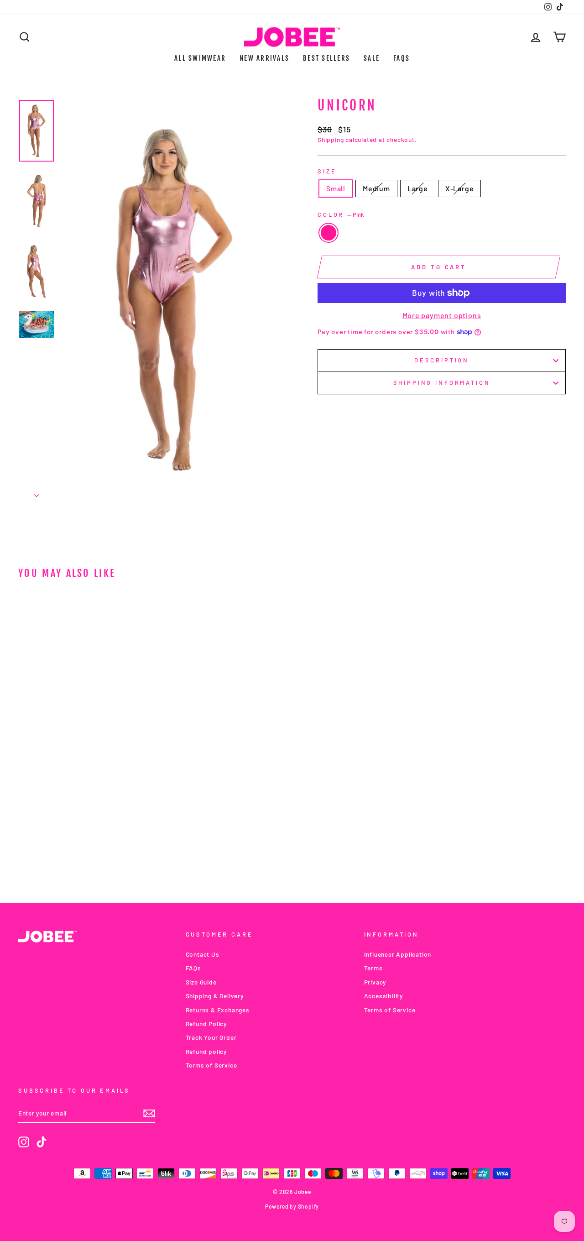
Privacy (375, 982)
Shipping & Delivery (215, 996)
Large (417, 188)
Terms (373, 968)
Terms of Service (211, 1065)
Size (327, 171)
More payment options (441, 315)
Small (335, 188)
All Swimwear (200, 58)
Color (341, 214)
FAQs (401, 58)
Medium (376, 188)
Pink (328, 233)
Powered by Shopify (292, 1206)
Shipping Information (441, 382)
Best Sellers (326, 58)
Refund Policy (206, 1023)
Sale (372, 58)
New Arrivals (264, 58)
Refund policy (206, 1051)
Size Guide (201, 982)
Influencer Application (398, 954)
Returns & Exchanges (218, 1010)
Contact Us (202, 954)
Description (441, 360)
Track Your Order (211, 1037)
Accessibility (383, 996)
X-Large (459, 188)
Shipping (331, 139)
